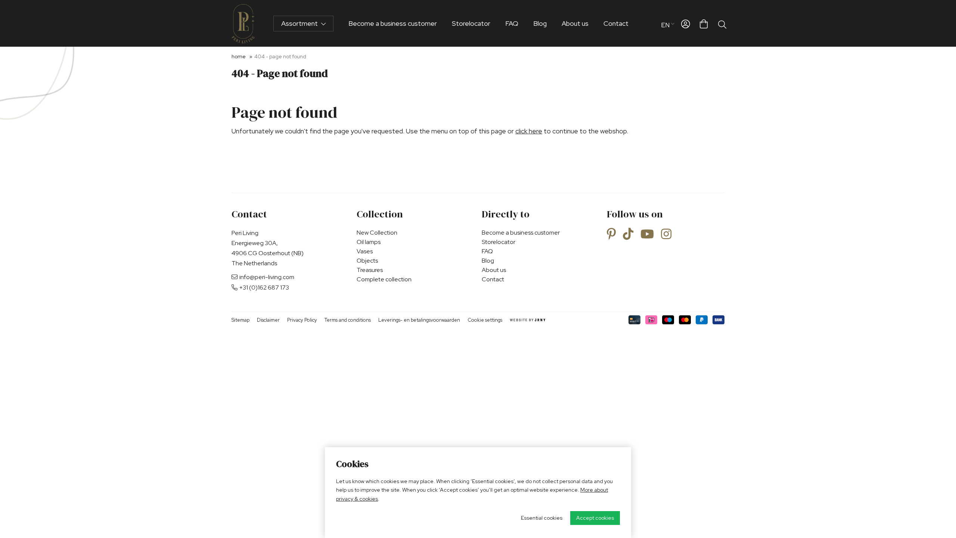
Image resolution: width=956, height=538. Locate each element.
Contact (615, 23)
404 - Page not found (280, 56)
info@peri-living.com (266, 277)
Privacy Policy (302, 320)
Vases (365, 251)
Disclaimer (268, 320)
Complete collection (384, 279)
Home (239, 56)
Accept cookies (595, 517)
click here (528, 131)
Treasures (370, 270)
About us (575, 23)
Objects (367, 261)
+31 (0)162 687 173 (264, 287)
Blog (540, 23)
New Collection (377, 232)
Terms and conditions (348, 320)
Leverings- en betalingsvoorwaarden (419, 320)
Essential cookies (541, 517)
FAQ (511, 23)
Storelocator (471, 23)
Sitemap (240, 320)
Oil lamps (369, 242)
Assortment (300, 23)
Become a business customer (392, 23)
